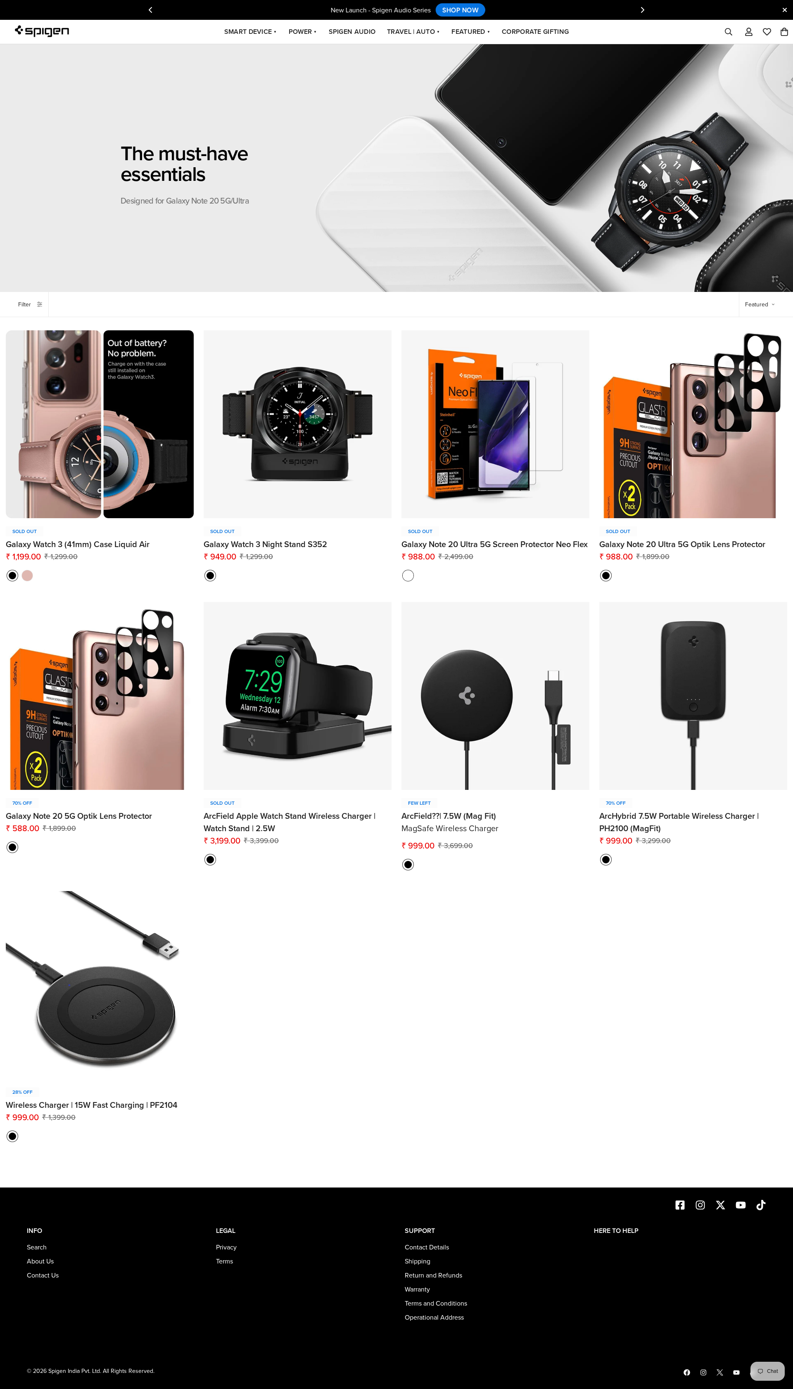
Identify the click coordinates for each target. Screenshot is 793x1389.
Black (210, 575)
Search (37, 1247)
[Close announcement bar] (784, 10)
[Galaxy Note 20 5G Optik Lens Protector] (100, 696)
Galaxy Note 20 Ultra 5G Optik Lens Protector (682, 545)
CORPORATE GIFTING (535, 32)
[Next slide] (643, 10)
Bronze (27, 575)
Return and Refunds (433, 1275)
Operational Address (434, 1317)
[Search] (728, 32)
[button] (784, 31)
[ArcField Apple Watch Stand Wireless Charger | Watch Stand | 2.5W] (298, 696)
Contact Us (43, 1275)
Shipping (417, 1261)
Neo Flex (408, 575)
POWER (303, 32)
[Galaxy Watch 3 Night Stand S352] (298, 424)
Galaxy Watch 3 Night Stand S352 (265, 545)
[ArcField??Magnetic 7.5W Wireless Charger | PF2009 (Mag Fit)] (495, 696)
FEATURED (470, 32)
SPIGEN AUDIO (352, 32)
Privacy (226, 1247)
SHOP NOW (449, 10)
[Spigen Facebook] (687, 1372)
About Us (40, 1261)
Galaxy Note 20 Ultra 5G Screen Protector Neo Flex (494, 545)
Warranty (417, 1289)
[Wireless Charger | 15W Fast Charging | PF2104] (100, 985)
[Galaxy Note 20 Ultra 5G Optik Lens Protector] (693, 424)
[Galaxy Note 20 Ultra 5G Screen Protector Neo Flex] (495, 424)
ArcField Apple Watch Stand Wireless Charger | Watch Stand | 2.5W (289, 822)
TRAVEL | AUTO (413, 32)
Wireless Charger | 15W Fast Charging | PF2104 (92, 1105)
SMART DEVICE (250, 32)
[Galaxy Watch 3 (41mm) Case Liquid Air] (100, 424)
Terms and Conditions (436, 1303)
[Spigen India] (45, 32)
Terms (224, 1261)
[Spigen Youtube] (736, 1372)
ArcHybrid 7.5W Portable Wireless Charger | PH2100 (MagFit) (679, 822)
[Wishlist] (767, 31)
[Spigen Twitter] (720, 1372)
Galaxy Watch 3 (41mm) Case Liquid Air (78, 545)
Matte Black (12, 575)
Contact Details (427, 1247)
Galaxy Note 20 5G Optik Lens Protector (79, 816)
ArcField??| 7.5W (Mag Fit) (448, 816)
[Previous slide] (150, 10)
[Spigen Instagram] (703, 1372)
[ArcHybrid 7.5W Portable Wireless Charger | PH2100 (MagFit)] (693, 696)
